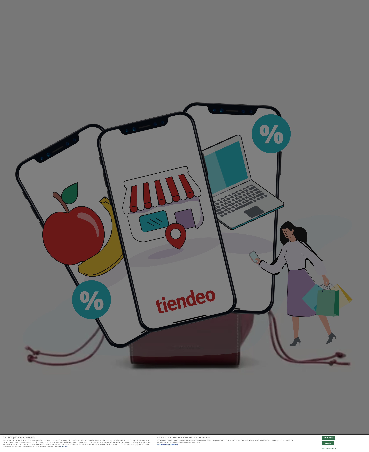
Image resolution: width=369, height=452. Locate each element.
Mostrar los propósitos (329, 448)
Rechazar (328, 443)
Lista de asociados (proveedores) (167, 444)
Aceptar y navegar (328, 437)
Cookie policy (64, 446)
